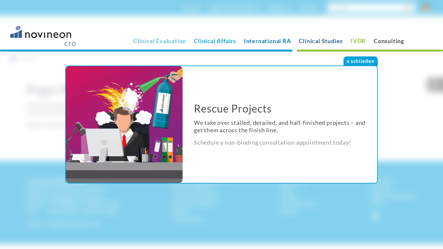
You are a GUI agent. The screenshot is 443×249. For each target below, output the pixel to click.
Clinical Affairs (215, 40)
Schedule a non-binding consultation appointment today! (272, 142)
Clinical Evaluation (159, 40)
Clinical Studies (321, 40)
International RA (267, 40)
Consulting (389, 40)
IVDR (358, 40)
